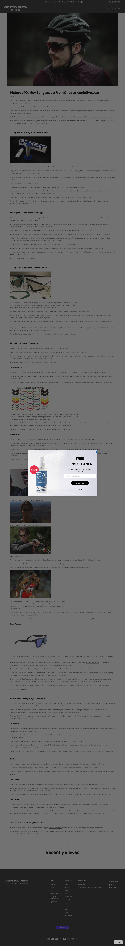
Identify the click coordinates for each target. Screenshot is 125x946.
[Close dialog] (96, 452)
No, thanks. (80, 490)
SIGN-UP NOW (80, 483)
